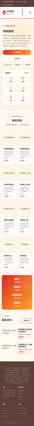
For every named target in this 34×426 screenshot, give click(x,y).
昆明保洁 (20, 399)
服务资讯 (10, 5)
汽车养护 (21, 377)
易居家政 (17, 373)
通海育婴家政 (20, 381)
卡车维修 (22, 375)
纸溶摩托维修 (9, 375)
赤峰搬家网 (11, 373)
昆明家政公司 (22, 391)
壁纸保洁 (12, 379)
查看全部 (26, 321)
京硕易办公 (25, 373)
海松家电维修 (14, 377)
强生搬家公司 (16, 368)
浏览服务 (17, 59)
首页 (4, 408)
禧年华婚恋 (18, 384)
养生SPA (26, 379)
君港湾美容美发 (16, 370)
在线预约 (5, 5)
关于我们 (5, 413)
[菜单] (30, 12)
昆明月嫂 (20, 396)
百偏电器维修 (24, 368)
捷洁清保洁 (19, 379)
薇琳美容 (16, 375)
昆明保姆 (20, 394)
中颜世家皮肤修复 (10, 381)
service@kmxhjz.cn (23, 408)
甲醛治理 (8, 370)
